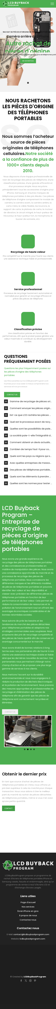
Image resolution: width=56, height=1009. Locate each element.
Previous (12, 731)
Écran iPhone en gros (28, 911)
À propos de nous (28, 915)
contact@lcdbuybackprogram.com (31, 934)
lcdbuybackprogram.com (32, 938)
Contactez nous (28, 919)
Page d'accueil (28, 902)
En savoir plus (28, 61)
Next (44, 731)
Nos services (28, 906)
